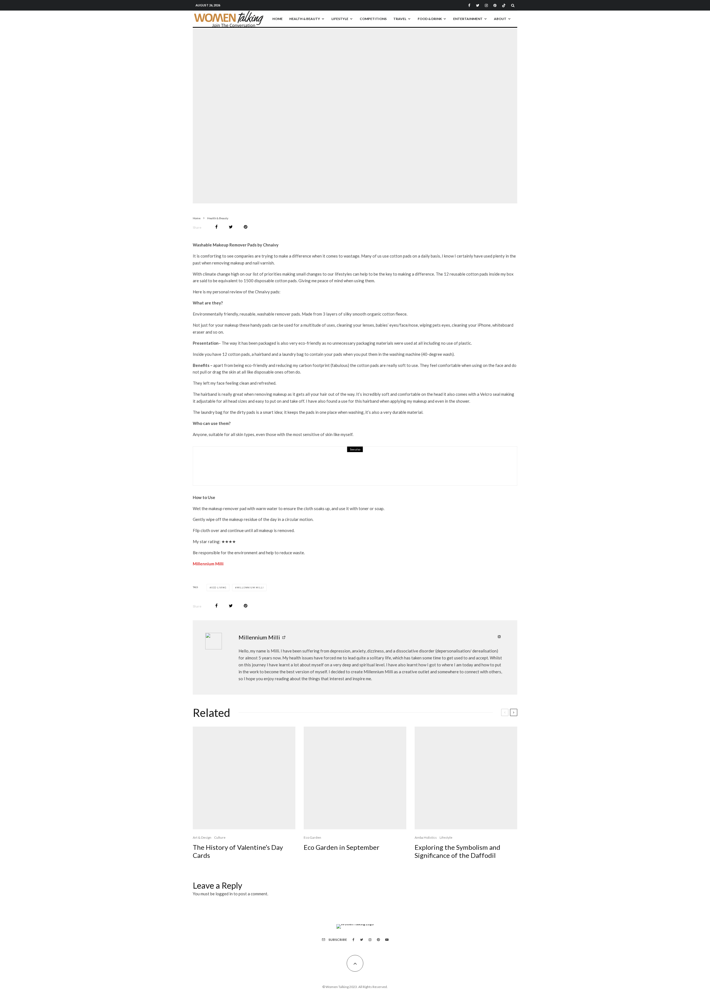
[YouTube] (386, 939)
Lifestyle (339, 19)
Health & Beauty (304, 19)
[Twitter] (477, 5)
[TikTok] (503, 5)
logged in (224, 893)
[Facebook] (469, 5)
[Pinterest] (495, 5)
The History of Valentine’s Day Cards (238, 851)
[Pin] (245, 227)
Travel (399, 19)
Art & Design (202, 837)
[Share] (216, 227)
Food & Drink (430, 19)
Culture (219, 837)
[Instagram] (486, 5)
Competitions (373, 19)
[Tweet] (231, 227)
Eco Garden (312, 837)
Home (277, 19)
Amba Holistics (426, 837)
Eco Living (218, 587)
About (500, 19)
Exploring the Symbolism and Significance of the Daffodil (457, 851)
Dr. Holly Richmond (256, 469)
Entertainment (468, 19)
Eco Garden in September (341, 847)
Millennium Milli (208, 563)
